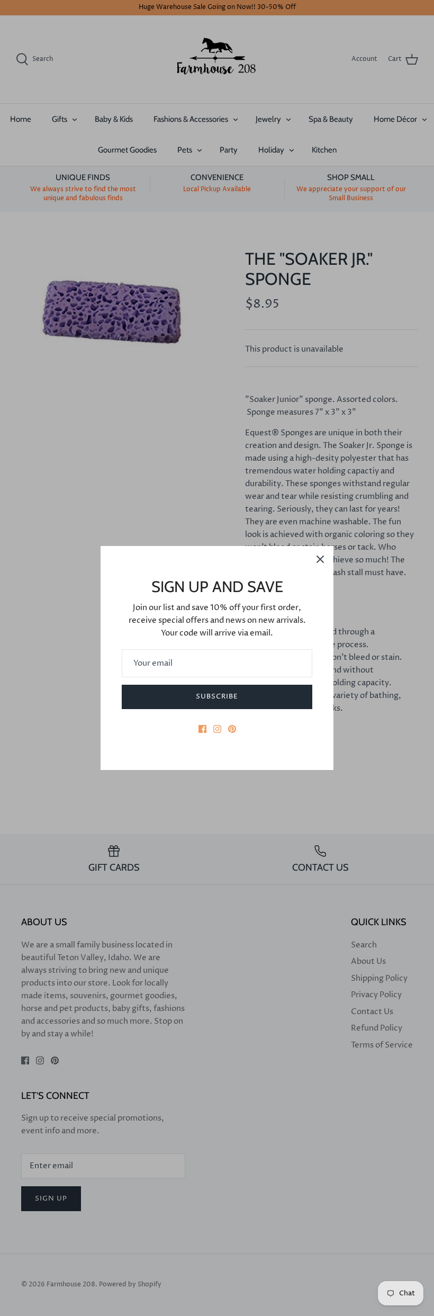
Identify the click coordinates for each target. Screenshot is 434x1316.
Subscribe (217, 696)
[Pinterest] (232, 729)
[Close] (320, 559)
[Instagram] (217, 729)
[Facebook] (202, 729)
